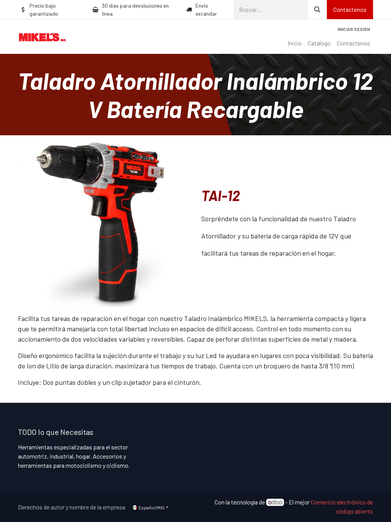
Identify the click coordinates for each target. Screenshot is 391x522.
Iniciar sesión (354, 29)
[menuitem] (294, 43)
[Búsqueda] (317, 9)
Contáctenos (350, 9)
